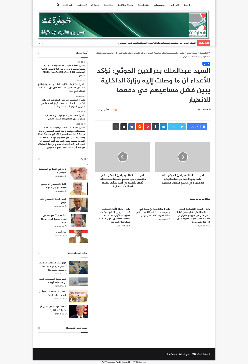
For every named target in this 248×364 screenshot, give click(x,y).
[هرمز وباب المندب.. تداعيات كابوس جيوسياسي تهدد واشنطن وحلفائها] (78, 267)
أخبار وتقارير (191, 53)
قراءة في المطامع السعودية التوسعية (52, 171)
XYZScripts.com (139, 362)
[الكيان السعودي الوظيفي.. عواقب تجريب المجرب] (78, 189)
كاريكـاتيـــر (81, 5)
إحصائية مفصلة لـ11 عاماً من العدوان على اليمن (52, 293)
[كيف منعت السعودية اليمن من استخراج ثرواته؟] (78, 281)
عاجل (181, 53)
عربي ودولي (159, 5)
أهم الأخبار (67, 5)
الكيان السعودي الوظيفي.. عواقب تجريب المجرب (53, 186)
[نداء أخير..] (78, 236)
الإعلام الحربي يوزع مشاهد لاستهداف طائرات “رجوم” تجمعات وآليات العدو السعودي (157, 43)
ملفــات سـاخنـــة (125, 5)
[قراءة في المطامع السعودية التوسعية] (78, 173)
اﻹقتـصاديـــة (143, 5)
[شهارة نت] (124, 25)
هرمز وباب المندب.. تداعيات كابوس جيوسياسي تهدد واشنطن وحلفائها (52, 266)
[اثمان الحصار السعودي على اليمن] (78, 205)
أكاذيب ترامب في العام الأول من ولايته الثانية (52, 308)
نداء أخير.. (61, 232)
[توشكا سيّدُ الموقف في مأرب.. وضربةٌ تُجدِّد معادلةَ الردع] (78, 220)
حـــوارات (95, 5)
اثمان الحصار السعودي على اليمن (52, 201)
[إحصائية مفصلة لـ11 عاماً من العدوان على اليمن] (78, 296)
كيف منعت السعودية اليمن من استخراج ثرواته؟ (52, 281)
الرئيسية (204, 53)
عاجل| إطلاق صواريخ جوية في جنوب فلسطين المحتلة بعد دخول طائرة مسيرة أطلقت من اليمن (153, 212)
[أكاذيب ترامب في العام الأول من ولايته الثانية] (78, 311)
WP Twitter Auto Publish (111, 362)
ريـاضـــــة (108, 5)
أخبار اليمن (174, 5)
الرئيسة (187, 5)
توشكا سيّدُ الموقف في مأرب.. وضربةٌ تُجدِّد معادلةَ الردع (53, 219)
